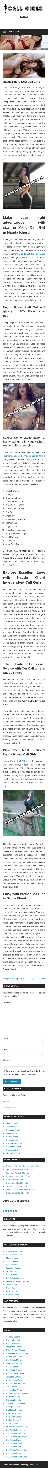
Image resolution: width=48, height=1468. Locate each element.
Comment (8, 1002)
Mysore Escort (12, 1123)
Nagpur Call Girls (13, 1150)
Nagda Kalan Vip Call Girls (15, 978)
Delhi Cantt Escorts (14, 1417)
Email (6, 1049)
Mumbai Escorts (13, 1258)
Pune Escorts (12, 1265)
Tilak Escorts (11, 1387)
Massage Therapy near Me (17, 1281)
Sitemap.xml (10, 1210)
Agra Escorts (11, 1291)
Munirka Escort (12, 1271)
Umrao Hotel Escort (14, 1179)
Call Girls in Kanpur (14, 1443)
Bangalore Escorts (14, 1255)
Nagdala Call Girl (37, 978)
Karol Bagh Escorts (14, 1370)
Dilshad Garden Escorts (16, 1420)
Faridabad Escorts (14, 1268)
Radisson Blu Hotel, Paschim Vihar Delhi (23, 1166)
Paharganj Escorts (14, 1343)
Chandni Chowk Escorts (16, 1403)
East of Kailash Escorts (16, 1383)
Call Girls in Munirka (14, 1360)
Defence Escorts (13, 1413)
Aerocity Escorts (13, 1337)
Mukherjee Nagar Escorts (17, 1427)
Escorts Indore (12, 1275)
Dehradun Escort (13, 1130)
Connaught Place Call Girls (17, 1353)
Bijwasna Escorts (13, 1400)
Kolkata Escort (12, 1137)
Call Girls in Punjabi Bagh (16, 1457)
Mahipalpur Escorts (14, 1347)
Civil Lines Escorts (14, 1410)
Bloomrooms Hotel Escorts (17, 1193)
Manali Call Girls (13, 1153)
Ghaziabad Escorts (14, 1363)
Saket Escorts (12, 1367)
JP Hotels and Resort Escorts (18, 1186)
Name (6, 1038)
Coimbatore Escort (14, 1143)
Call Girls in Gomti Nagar (16, 1437)
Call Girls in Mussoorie (15, 1433)
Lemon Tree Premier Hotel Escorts (20, 1189)
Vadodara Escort (13, 1133)
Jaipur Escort (11, 1285)
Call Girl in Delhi (12, 1261)
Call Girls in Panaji (13, 1453)
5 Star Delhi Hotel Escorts (17, 1183)
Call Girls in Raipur (14, 1440)
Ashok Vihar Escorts (14, 1390)
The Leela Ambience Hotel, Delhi (19, 1170)
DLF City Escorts (13, 1423)
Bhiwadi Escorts (13, 1397)
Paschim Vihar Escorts (15, 1373)
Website (6, 1060)
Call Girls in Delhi (10, 1107)
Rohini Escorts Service (15, 1350)
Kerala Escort (12, 1140)
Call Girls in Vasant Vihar (16, 1450)
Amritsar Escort (12, 1295)
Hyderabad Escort (13, 1147)
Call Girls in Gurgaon (15, 1278)
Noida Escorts (12, 1288)
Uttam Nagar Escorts (15, 1380)
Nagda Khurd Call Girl (14, 761)
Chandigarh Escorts (14, 1251)
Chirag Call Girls (13, 1407)
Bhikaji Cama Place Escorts (18, 1393)
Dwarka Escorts (13, 1340)
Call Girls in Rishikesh (15, 1430)
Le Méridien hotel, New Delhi (18, 1176)
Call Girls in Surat (13, 1447)
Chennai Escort (12, 1127)
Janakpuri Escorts (13, 1377)
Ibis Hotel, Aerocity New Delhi (18, 1173)
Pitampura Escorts (14, 1357)
